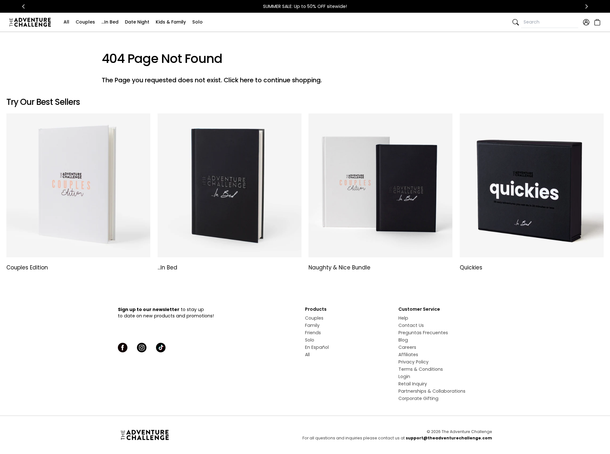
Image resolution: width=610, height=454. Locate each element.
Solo (197, 22)
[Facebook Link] (122, 347)
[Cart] (596, 22)
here (247, 80)
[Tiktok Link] (160, 347)
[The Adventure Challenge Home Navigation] (180, 435)
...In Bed (110, 22)
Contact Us (411, 325)
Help (403, 318)
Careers (407, 347)
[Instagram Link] (141, 347)
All (66, 22)
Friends (313, 332)
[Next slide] (586, 6)
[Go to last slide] (23, 6)
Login (404, 376)
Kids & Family (171, 22)
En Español (317, 347)
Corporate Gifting (418, 398)
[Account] (586, 22)
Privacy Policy (413, 362)
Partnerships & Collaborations (431, 391)
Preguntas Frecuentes (423, 332)
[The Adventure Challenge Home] (31, 22)
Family (312, 325)
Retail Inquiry (412, 384)
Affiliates (408, 354)
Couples (85, 22)
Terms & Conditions (420, 369)
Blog (403, 340)
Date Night (137, 22)
